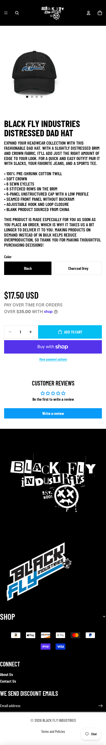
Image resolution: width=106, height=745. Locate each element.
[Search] (17, 13)
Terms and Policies (53, 731)
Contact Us (8, 681)
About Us (6, 674)
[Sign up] (100, 705)
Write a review (53, 413)
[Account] (88, 13)
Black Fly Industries (59, 720)
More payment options (53, 359)
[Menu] (6, 13)
